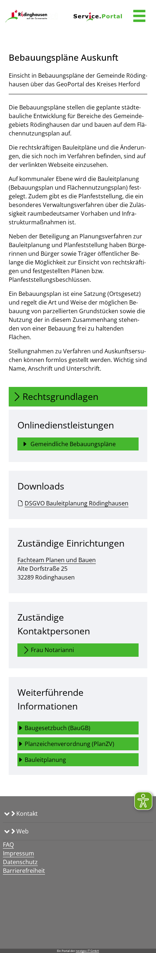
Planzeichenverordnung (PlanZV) (69, 744)
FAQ (8, 845)
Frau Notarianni (52, 650)
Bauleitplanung (46, 760)
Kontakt (26, 814)
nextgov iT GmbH (87, 951)
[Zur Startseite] (32, 16)
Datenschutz (20, 862)
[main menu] (139, 17)
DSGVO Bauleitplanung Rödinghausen (76, 503)
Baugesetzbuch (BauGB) (57, 728)
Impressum (18, 853)
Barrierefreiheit (24, 871)
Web (22, 831)
